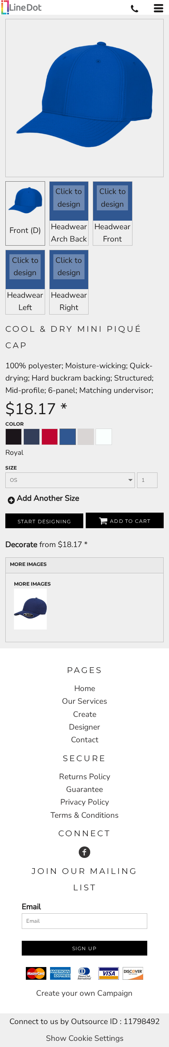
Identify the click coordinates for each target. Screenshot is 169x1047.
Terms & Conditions (84, 815)
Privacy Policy (84, 802)
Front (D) (25, 230)
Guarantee (84, 789)
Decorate (21, 544)
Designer (84, 727)
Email (31, 906)
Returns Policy (84, 776)
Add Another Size (48, 498)
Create (84, 714)
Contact (84, 739)
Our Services (84, 701)
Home (84, 688)
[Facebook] (84, 852)
